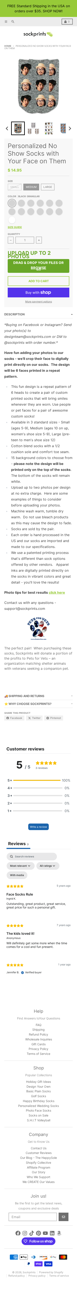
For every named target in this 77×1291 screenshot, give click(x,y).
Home (7, 45)
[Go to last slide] (7, 128)
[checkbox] (17, 875)
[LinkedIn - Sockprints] (52, 1233)
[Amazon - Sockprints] (59, 1233)
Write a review (38, 826)
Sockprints (29, 1272)
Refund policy (16, 1275)
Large (47, 187)
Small (14, 187)
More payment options (38, 301)
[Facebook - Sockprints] (18, 1233)
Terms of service (59, 1275)
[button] (18, 128)
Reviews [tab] (18, 843)
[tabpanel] (38, 917)
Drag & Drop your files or (38, 265)
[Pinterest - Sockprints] (38, 1233)
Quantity (14, 234)
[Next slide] (70, 128)
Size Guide (15, 227)
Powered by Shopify (51, 1272)
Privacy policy (37, 1275)
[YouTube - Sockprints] (45, 1233)
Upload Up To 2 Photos (29, 255)
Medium (31, 187)
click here (57, 592)
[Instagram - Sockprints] (24, 1233)
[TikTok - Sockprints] (31, 1233)
